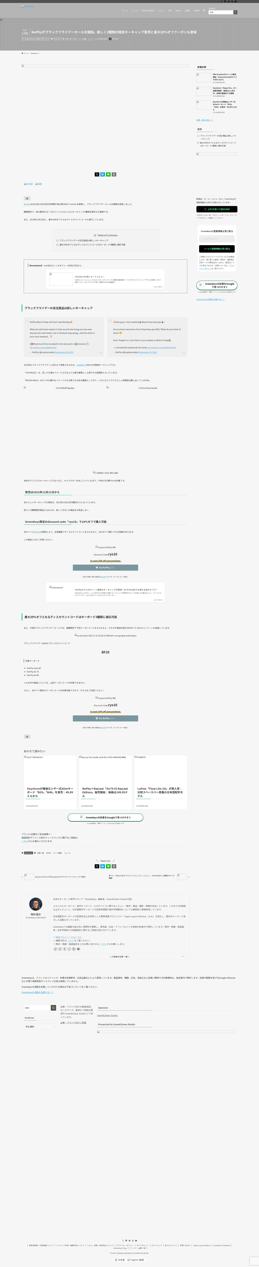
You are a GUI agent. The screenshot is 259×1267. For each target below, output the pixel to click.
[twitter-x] (221, 1)
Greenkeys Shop (120, 1248)
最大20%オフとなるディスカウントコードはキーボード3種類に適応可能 (92, 244)
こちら (25, 841)
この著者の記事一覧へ (119, 956)
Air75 (84, 364)
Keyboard (57, 39)
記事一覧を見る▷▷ (204, 120)
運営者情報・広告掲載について (41, 1245)
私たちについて (171, 1245)
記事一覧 (68, 39)
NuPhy (75, 39)
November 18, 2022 (64, 352)
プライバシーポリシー (125, 1245)
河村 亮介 (36, 914)
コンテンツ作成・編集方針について (70, 1245)
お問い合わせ (185, 1245)
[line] (225, 1)
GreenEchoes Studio (107, 1015)
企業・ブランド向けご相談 (73, 1022)
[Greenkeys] (28, 10)
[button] (97, 174)
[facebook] (64, 949)
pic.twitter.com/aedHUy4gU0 (162, 347)
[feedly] (228, 1)
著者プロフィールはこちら (69, 937)
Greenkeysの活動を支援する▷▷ (210, 299)
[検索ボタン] (204, 10)
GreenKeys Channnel (221, 1245)
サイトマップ (156, 1245)
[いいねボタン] (27, 198)
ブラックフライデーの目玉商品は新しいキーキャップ (84, 240)
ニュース (91, 39)
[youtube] (78, 949)
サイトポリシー (143, 1245)
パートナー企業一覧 (137, 1248)
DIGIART (103, 577)
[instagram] (74, 949)
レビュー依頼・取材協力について (100, 1245)
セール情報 (82, 39)
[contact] (235, 1)
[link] (55, 949)
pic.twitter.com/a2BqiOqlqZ (43, 347)
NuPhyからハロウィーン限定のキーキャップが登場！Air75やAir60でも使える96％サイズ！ (116, 589)
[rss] (232, 1)
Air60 (79, 364)
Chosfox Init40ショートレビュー (90, 276)
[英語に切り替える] (38, 184)
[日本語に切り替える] (28, 184)
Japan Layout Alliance (202, 1245)
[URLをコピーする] (114, 174)
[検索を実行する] (235, 12)
